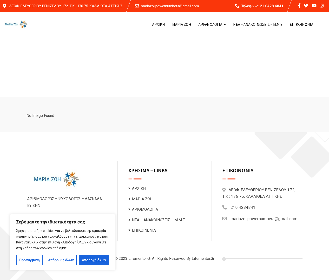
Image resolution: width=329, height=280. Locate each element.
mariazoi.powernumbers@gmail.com (170, 6)
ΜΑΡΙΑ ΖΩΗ (181, 24)
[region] (63, 242)
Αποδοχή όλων (94, 260)
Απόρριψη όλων (61, 260)
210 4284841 (243, 207)
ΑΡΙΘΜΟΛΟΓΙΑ (210, 24)
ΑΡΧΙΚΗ (158, 24)
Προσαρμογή (29, 260)
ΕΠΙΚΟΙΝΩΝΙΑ (301, 24)
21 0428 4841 (271, 6)
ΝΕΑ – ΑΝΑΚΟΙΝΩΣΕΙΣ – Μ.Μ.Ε (258, 24)
